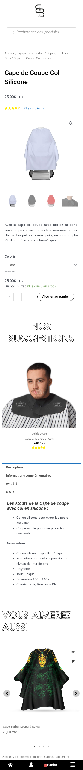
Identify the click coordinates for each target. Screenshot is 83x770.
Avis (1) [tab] (11, 483)
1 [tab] (34, 746)
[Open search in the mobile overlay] (41, 31)
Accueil (10, 53)
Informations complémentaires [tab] (28, 475)
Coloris (10, 256)
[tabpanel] (41, 691)
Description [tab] (14, 467)
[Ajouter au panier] (72, 661)
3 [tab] (44, 746)
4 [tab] (48, 746)
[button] (71, 123)
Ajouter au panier (55, 296)
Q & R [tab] (10, 492)
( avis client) (34, 108)
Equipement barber (30, 53)
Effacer (10, 271)
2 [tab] (39, 746)
